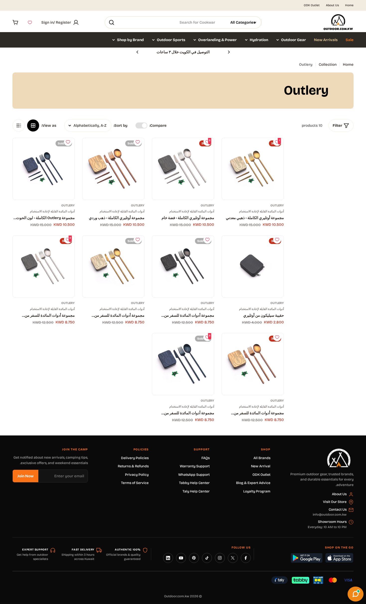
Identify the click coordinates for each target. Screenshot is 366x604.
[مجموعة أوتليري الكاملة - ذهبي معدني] (253, 169)
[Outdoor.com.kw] (339, 450)
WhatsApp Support (194, 475)
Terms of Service (135, 483)
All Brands (261, 458)
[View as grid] (33, 125)
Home (349, 5)
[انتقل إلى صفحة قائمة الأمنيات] (29, 22)
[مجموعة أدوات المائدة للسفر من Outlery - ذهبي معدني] (113, 266)
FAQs (205, 458)
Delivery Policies (135, 458)
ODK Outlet (312, 5)
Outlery (277, 205)
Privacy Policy (137, 475)
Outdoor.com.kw (176, 596)
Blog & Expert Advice (253, 483)
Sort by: (120, 125)
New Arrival (260, 466)
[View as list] (18, 125)
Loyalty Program (256, 491)
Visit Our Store (335, 502)
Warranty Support (195, 466)
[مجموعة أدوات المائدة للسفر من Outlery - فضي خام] (43, 266)
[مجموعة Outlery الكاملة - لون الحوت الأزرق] (43, 169)
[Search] (112, 22)
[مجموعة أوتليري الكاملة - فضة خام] (183, 169)
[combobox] (183, 22)
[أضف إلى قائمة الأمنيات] (138, 142)
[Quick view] (229, 149)
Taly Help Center (196, 491)
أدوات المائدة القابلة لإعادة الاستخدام (261, 211)
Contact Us (338, 509)
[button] (229, 52)
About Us (332, 5)
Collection (328, 64)
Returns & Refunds (133, 466)
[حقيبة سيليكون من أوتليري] (253, 266)
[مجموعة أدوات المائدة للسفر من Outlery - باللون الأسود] (183, 266)
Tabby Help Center (194, 483)
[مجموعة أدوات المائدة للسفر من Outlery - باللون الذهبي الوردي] (253, 364)
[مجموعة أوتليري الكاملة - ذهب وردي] (113, 169)
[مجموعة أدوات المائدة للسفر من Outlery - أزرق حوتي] (183, 364)
